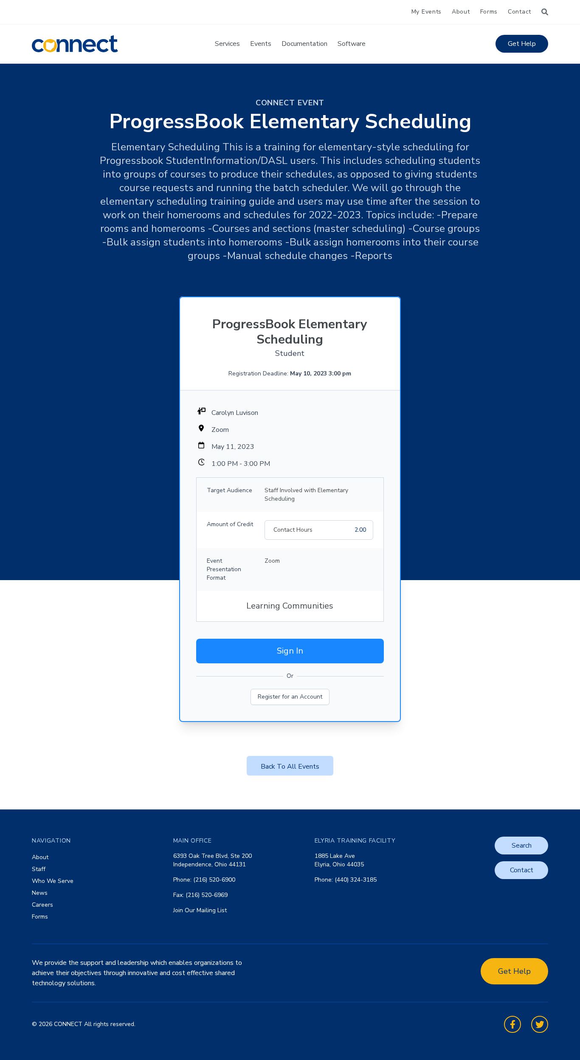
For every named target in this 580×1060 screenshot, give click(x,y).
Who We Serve (52, 881)
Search (522, 845)
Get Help (522, 43)
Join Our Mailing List (200, 910)
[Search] (544, 11)
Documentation (304, 43)
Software (352, 43)
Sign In (290, 651)
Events (260, 43)
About (461, 12)
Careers (42, 905)
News (40, 893)
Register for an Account (290, 697)
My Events (426, 12)
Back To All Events (290, 766)
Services (227, 43)
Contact (519, 12)
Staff (38, 869)
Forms (489, 12)
